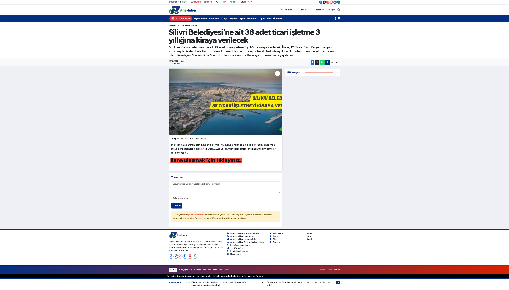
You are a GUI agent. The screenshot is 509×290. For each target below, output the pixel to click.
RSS (174, 270)
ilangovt (175, 138)
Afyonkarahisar (188, 26)
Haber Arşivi (235, 254)
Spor (242, 18)
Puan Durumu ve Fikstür (240, 245)
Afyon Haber (200, 18)
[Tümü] (336, 72)
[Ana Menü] (339, 18)
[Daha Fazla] (327, 62)
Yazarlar (320, 10)
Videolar (304, 10)
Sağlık (309, 239)
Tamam (259, 276)
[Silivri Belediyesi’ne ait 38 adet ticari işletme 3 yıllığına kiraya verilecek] (225, 102)
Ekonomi (214, 18)
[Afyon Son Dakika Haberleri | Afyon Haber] (183, 10)
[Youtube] (190, 256)
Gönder (177, 206)
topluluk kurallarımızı (195, 215)
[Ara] (338, 10)
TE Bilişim (336, 270)
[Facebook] (171, 256)
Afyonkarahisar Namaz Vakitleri (243, 239)
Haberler (173, 26)
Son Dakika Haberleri (239, 251)
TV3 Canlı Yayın (182, 18)
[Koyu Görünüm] (336, 18)
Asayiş (224, 18)
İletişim (331, 10)
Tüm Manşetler (236, 248)
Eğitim (275, 239)
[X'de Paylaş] (317, 62)
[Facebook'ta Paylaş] (312, 62)
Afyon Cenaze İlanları (270, 18)
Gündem (251, 18)
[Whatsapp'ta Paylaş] (322, 62)
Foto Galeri (286, 10)
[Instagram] (180, 256)
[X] (176, 256)
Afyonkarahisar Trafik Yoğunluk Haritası (247, 242)
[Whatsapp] (195, 256)
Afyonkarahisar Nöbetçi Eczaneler (245, 233)
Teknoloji (276, 242)
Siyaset (234, 18)
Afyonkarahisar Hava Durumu (242, 236)
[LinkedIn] (185, 256)
